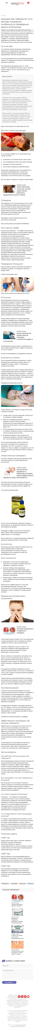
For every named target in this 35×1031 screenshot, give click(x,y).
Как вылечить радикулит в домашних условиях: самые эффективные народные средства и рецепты (18, 473)
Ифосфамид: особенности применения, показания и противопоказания (17, 920)
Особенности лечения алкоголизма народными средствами (17, 937)
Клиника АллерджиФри (20, 1025)
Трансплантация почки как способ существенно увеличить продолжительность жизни (16, 191)
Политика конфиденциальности (17, 1026)
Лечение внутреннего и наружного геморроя (25, 631)
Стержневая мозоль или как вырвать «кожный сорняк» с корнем (17, 953)
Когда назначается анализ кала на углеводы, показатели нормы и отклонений (18, 337)
